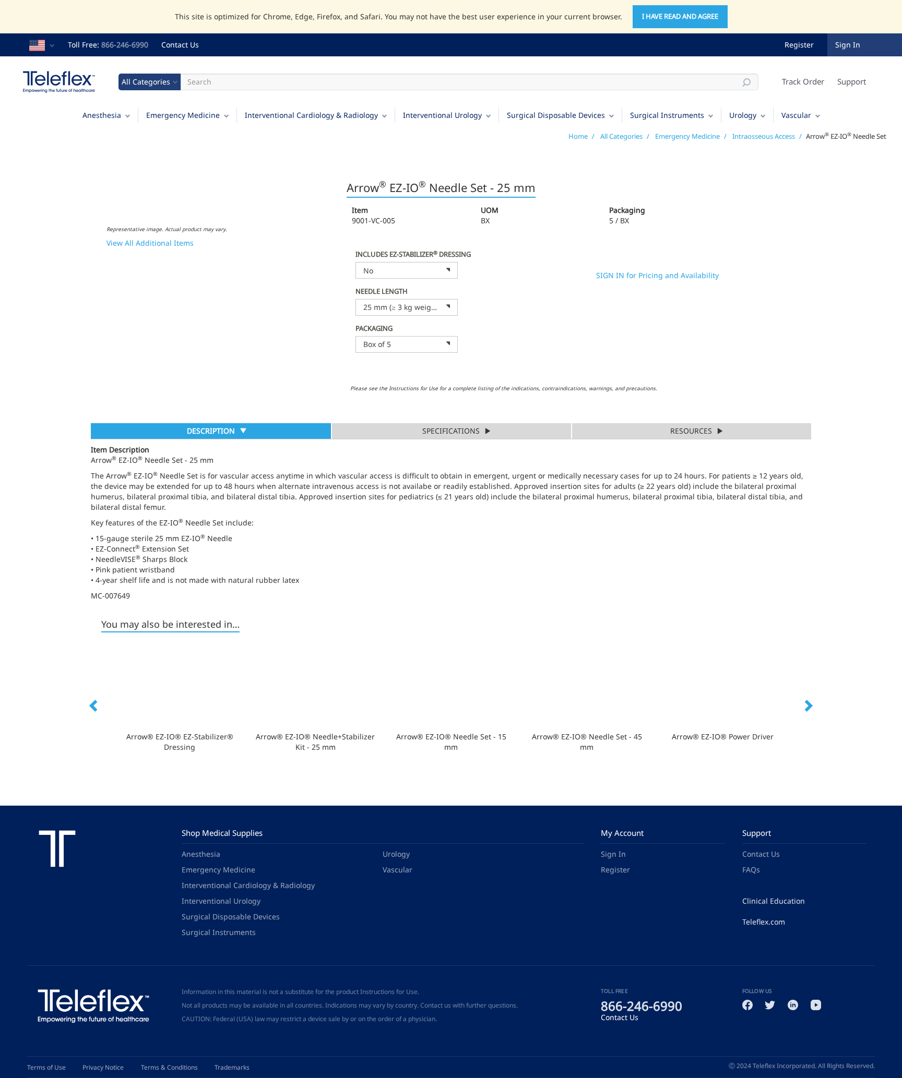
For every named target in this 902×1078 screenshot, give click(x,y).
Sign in (847, 45)
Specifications (451, 431)
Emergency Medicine (183, 115)
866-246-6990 (124, 45)
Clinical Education (773, 901)
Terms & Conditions (169, 1067)
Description (210, 432)
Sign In (613, 854)
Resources (691, 431)
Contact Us (180, 45)
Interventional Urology (442, 115)
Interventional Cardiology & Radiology (311, 115)
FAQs (751, 870)
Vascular (796, 115)
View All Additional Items (150, 243)
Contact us (435, 1005)
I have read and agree (680, 16)
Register (799, 45)
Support (851, 81)
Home (578, 136)
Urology (742, 115)
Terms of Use (46, 1067)
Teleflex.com (763, 922)
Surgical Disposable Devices (556, 115)
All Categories (621, 136)
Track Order (803, 81)
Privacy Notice (103, 1067)
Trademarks (232, 1067)
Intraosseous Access (763, 136)
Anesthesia (101, 115)
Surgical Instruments (667, 115)
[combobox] (406, 270)
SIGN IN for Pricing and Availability (657, 275)
